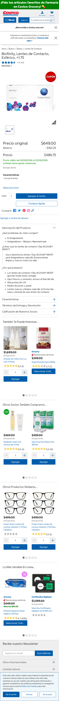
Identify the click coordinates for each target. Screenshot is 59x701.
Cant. (4, 195)
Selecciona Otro (11, 187)
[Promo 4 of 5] (32, 395)
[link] (14, 210)
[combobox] (24, 20)
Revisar (29, 694)
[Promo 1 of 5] (23, 395)
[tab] (29, 662)
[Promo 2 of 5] (26, 395)
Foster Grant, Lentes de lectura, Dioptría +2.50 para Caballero (43, 527)
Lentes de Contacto (33, 48)
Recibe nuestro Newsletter (20, 644)
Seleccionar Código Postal (44, 371)
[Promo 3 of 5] (29, 395)
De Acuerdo (11, 694)
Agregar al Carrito (37, 196)
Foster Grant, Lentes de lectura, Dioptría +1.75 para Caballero (15, 527)
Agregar (15, 379)
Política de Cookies (29, 686)
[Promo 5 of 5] (35, 395)
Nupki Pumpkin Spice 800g (43, 362)
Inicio (4, 48)
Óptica (11, 48)
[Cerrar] (55, 27)
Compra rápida (36, 203)
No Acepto (47, 694)
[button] (52, 20)
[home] (11, 13)
